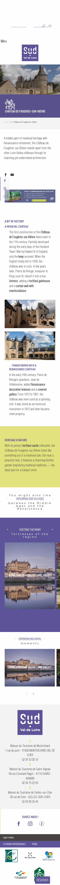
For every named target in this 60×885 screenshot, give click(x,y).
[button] (44, 26)
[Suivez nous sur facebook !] (5, 181)
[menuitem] (30, 53)
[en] (50, 26)
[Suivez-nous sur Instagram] (5, 189)
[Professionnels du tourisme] (5, 197)
